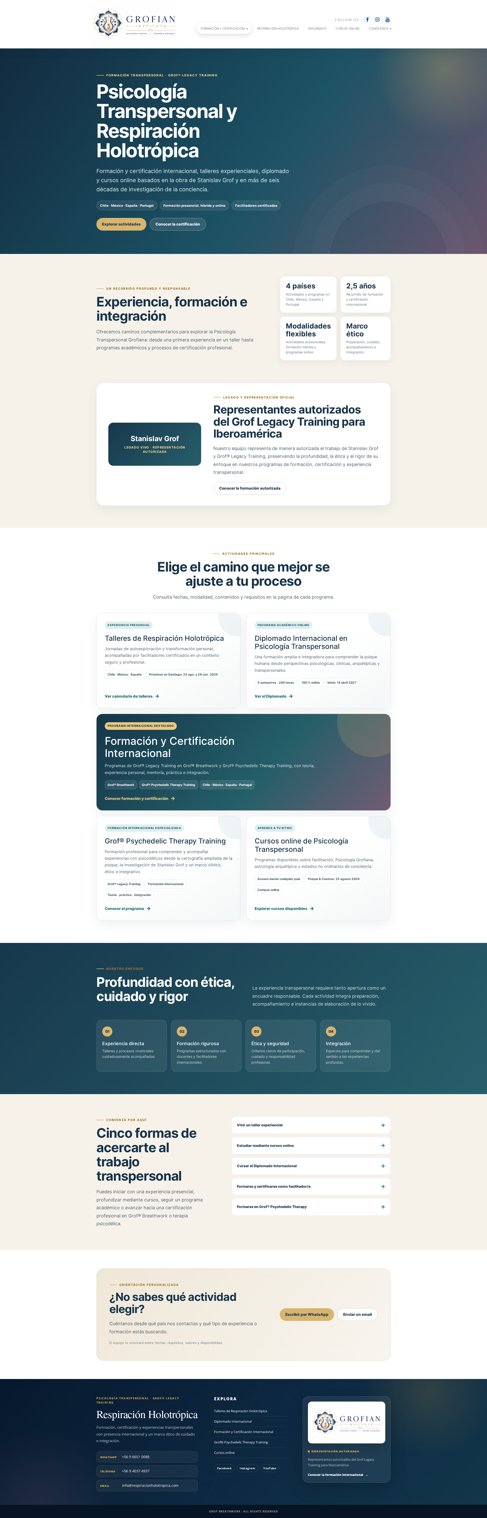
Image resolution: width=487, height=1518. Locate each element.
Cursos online (224, 1453)
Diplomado (317, 28)
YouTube (269, 1468)
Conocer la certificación (177, 224)
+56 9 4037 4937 (124, 1471)
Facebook (224, 1468)
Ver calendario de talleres (129, 696)
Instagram (247, 1468)
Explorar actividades (121, 224)
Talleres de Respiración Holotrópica (240, 1411)
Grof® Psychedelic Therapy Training (241, 1442)
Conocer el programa (124, 908)
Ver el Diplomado (270, 696)
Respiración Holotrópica (278, 28)
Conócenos (379, 28)
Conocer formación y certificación (136, 798)
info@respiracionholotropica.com (139, 1485)
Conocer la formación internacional (338, 1475)
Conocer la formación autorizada (250, 488)
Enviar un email (357, 1314)
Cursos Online (348, 28)
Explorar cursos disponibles (281, 908)
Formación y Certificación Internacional (243, 1431)
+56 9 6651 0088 (124, 1457)
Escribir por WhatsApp (306, 1314)
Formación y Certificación (223, 28)
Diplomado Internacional (233, 1421)
